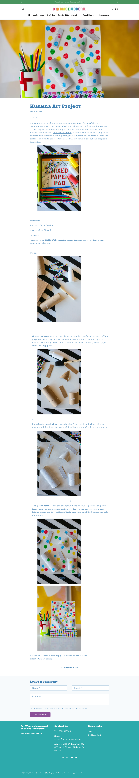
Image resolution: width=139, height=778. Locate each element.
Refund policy (61, 773)
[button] (23, 9)
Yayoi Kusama (84, 123)
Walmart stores (44, 659)
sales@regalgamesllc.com (68, 739)
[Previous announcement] (21, 2)
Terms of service (87, 773)
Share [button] (34, 118)
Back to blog (71, 667)
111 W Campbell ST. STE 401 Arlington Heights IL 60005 (69, 747)
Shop (90, 731)
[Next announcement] (117, 2)
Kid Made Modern (33, 773)
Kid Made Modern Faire (33, 734)
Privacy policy (74, 773)
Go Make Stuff (94, 735)
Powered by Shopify (47, 773)
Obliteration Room (62, 133)
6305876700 (65, 731)
